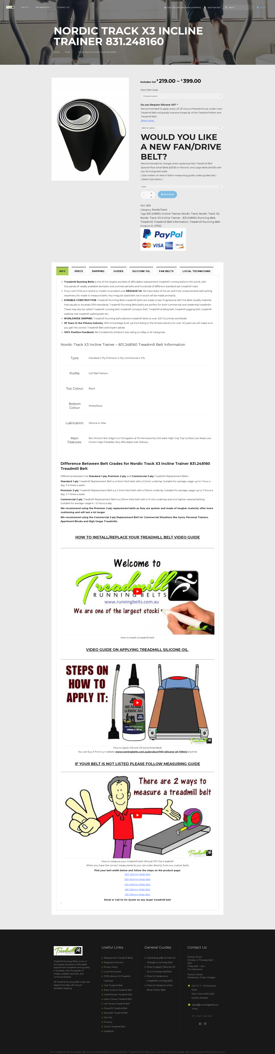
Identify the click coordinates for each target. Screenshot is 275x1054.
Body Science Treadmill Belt (118, 990)
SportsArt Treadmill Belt (116, 1013)
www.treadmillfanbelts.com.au (207, 1052)
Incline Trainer (171, 213)
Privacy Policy (111, 967)
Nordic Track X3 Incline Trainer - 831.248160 (168, 217)
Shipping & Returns (113, 962)
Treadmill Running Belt (204, 221)
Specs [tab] (78, 271)
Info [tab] (62, 271)
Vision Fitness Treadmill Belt (118, 999)
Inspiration (109, 1031)
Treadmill (146, 221)
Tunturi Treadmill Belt (114, 1026)
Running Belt (206, 217)
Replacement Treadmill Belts (118, 958)
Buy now (169, 194)
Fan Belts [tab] (166, 271)
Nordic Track (190, 213)
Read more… (148, 120)
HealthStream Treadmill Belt (118, 994)
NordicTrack (159, 209)
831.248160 (154, 213)
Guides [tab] (118, 271)
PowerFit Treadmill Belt (115, 1008)
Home (57, 52)
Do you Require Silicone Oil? (159, 104)
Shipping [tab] (98, 271)
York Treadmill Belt (113, 985)
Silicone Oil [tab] (141, 271)
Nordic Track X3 (209, 213)
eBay (143, 332)
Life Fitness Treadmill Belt (117, 1003)
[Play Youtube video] (137, 591)
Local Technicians (112, 971)
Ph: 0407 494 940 (202, 1016)
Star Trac (108, 1017)
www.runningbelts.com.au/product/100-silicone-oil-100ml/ (151, 751)
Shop (67, 52)
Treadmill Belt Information (171, 221)
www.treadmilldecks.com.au (102, 1052)
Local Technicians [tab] (197, 271)
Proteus (108, 1022)
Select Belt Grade (149, 90)
